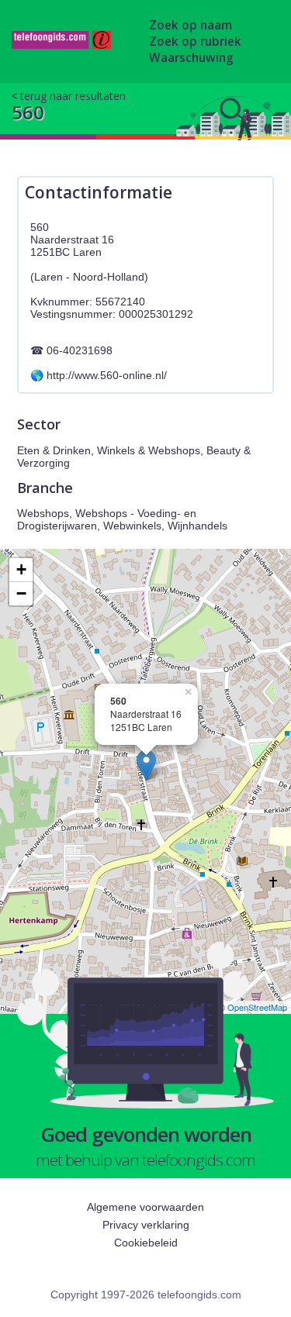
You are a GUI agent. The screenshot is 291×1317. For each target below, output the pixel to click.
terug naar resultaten (73, 95)
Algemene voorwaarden (145, 1207)
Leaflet (199, 1007)
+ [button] (21, 569)
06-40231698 (80, 350)
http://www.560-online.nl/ (107, 375)
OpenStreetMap (257, 1007)
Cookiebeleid (146, 1242)
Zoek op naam (190, 25)
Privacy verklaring (145, 1225)
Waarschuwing (191, 58)
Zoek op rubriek (195, 41)
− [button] (21, 593)
